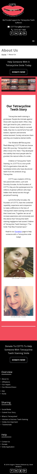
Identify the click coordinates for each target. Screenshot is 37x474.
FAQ (3, 391)
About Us (5, 379)
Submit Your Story (9, 412)
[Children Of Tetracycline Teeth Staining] (18, 9)
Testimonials (7, 424)
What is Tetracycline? (9, 416)
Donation (18, 231)
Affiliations (6, 382)
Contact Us (6, 442)
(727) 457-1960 (20, 30)
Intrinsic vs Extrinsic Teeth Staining (15, 419)
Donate (4, 444)
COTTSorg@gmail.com (20, 26)
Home (3, 54)
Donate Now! (18, 72)
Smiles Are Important (10, 422)
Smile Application (8, 447)
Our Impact (6, 384)
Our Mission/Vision (9, 387)
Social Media (6, 409)
